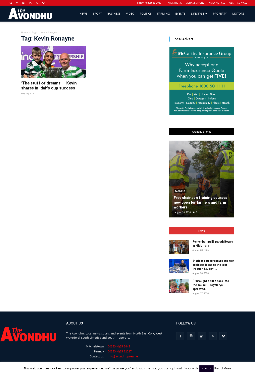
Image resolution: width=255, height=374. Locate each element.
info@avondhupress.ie (123, 356)
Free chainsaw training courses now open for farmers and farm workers (200, 202)
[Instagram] (23, 3)
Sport (97, 13)
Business (114, 13)
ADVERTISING (175, 2)
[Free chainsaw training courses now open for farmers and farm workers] (201, 179)
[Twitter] (37, 3)
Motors (238, 13)
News (83, 13)
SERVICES (242, 2)
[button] (11, 2)
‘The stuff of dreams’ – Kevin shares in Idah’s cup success (49, 85)
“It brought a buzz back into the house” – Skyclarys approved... (210, 285)
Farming (163, 13)
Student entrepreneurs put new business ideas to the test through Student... (213, 264)
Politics (146, 13)
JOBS (231, 2)
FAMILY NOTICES (216, 2)
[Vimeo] (43, 3)
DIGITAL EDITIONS (194, 2)
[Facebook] (17, 3)
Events (180, 13)
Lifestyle (197, 13)
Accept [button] (206, 368)
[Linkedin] (30, 3)
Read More (222, 368)
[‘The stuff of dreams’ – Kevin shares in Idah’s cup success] (53, 62)
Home (24, 32)
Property (220, 13)
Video (130, 13)
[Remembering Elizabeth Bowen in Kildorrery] (179, 247)
